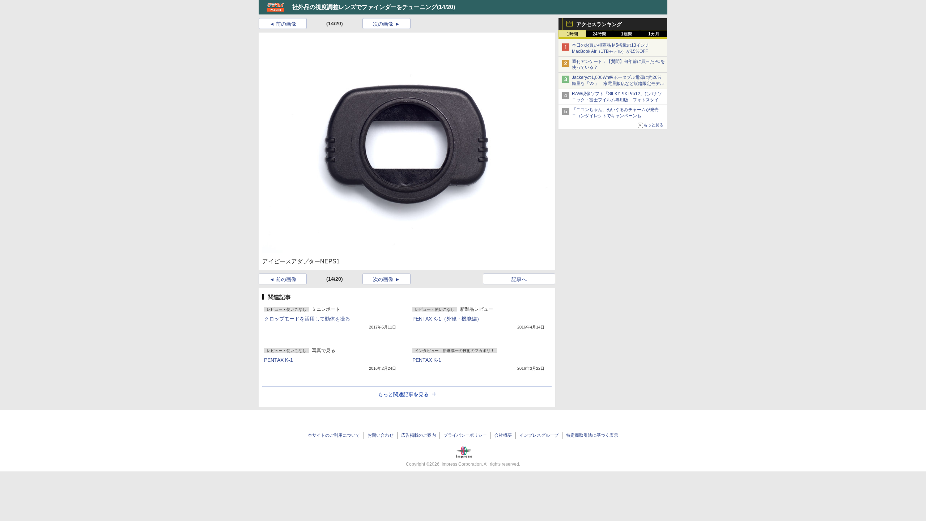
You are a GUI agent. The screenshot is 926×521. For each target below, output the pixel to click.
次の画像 (383, 24)
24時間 (599, 34)
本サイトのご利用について (334, 435)
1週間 (626, 34)
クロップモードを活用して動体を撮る (307, 319)
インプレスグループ (538, 435)
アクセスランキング (599, 24)
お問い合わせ (381, 435)
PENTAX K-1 (278, 360)
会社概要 (503, 435)
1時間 (572, 34)
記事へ (519, 279)
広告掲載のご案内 (418, 435)
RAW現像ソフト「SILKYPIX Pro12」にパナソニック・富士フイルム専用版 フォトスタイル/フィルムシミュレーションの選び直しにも (618, 100)
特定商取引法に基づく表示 (592, 435)
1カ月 (653, 34)
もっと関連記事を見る (403, 394)
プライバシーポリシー (465, 435)
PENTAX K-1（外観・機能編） (447, 319)
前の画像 (286, 24)
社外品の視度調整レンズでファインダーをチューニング (364, 7)
